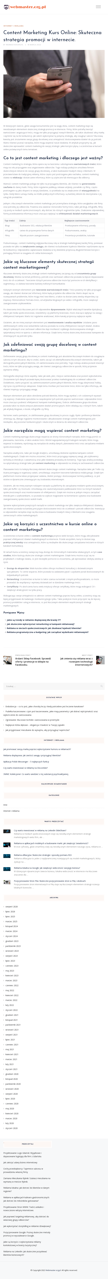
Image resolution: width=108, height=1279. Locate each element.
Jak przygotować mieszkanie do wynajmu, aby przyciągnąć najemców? (37, 730)
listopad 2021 (11, 1020)
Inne (5, 804)
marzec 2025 (11, 921)
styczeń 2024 (11, 936)
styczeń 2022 (11, 1010)
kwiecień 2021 (11, 1054)
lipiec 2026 (10, 911)
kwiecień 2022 (11, 995)
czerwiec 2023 (11, 965)
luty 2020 (9, 1123)
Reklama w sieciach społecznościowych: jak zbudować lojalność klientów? (44, 628)
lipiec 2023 (10, 960)
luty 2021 (9, 1064)
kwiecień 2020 (11, 1113)
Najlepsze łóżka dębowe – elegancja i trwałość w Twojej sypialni (34, 725)
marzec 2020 (11, 1118)
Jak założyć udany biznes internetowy (20, 1162)
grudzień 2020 (11, 1074)
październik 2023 (13, 946)
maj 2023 (9, 970)
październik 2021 (13, 1024)
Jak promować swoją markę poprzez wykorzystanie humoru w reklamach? (37, 749)
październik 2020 (13, 1084)
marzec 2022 (11, 1000)
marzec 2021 (11, 1059)
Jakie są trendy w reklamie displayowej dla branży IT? (34, 620)
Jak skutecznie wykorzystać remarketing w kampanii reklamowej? (41, 624)
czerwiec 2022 (11, 985)
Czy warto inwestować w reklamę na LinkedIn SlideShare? (40, 830)
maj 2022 (9, 990)
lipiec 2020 (10, 1098)
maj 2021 (9, 1049)
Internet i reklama (13, 26)
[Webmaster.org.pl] (25, 7)
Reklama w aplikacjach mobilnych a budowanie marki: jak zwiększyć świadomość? (51, 843)
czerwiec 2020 (11, 1103)
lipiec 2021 (10, 1039)
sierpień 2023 (11, 955)
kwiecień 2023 (11, 975)
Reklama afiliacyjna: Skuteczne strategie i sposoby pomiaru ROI (43, 855)
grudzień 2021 (11, 1015)
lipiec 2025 (10, 916)
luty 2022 (9, 1005)
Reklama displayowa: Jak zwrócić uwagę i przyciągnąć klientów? (32, 755)
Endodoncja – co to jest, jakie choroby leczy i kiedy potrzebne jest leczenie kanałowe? (44, 706)
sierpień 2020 (11, 1093)
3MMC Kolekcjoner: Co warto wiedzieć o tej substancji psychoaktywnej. (36, 774)
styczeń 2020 (11, 1128)
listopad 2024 (11, 926)
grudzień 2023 (11, 941)
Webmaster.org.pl (53, 1270)
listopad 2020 (11, 1079)
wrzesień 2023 (12, 951)
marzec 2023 (11, 980)
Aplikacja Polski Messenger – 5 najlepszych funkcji (26, 761)
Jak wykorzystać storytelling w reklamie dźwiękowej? (27, 1226)
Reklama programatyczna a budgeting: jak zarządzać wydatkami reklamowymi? (48, 632)
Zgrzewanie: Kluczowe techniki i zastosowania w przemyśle (32, 720)
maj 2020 (9, 1108)
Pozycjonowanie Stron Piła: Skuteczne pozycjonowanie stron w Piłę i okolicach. (50, 881)
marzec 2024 (11, 931)
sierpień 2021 (11, 1034)
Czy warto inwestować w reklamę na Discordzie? (25, 768)
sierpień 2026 (11, 906)
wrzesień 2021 (12, 1029)
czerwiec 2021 (11, 1044)
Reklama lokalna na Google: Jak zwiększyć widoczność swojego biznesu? (47, 868)
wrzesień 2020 (12, 1089)
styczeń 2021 (11, 1069)
